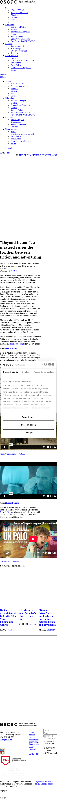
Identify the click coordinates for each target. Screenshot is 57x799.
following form (16, 344)
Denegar (28, 432)
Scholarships (16, 48)
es (1, 77)
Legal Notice (40, 781)
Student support (17, 46)
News (13, 58)
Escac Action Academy (20, 39)
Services (14, 53)
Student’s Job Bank (19, 51)
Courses (14, 34)
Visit (12, 20)
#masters (15, 561)
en (5, 77)
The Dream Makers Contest (22, 60)
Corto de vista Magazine (21, 67)
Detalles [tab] (26, 372)
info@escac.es (6, 739)
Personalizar (27, 425)
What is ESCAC (18, 10)
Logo (13, 22)
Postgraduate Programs (20, 32)
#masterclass (5, 561)
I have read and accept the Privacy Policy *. (49, 742)
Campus (14, 17)
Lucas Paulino (12, 503)
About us (14, 15)
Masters (14, 29)
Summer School (17, 36)
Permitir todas (28, 417)
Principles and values (19, 12)
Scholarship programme (34, 740)
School (8, 8)
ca (3, 77)
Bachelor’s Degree (18, 27)
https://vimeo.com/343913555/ (13, 454)
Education (9, 24)
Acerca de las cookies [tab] (44, 372)
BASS (13, 70)
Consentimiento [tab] (10, 372)
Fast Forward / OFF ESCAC (23, 41)
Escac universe (11, 55)
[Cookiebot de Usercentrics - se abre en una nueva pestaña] (42, 364)
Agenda (11, 630)
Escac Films (16, 63)
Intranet (3, 74)
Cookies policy (47, 784)
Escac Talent (16, 65)
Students (8, 43)
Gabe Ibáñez (12, 348)
